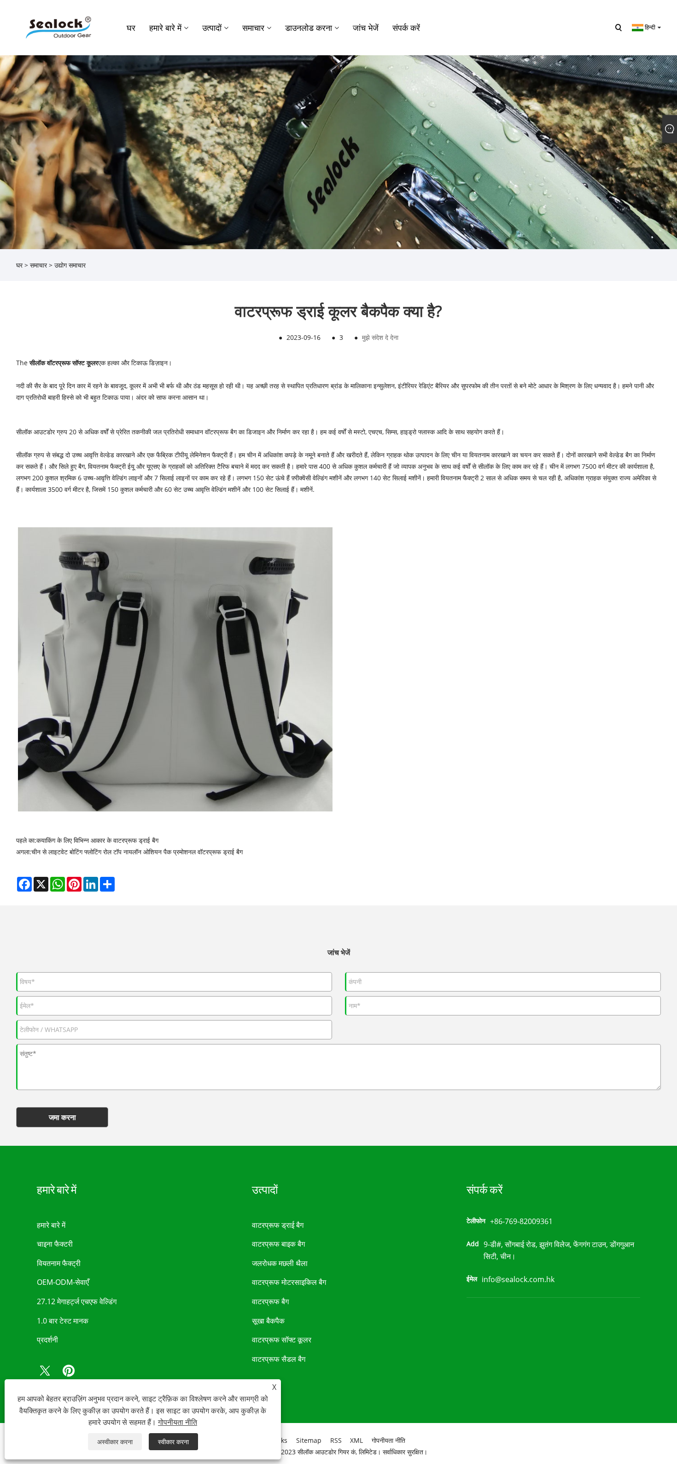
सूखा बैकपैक (268, 1321)
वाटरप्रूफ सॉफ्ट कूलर (281, 1340)
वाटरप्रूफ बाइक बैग (278, 1244)
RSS (336, 1440)
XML (356, 1440)
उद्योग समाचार (70, 265)
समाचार (38, 265)
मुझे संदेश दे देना (380, 337)
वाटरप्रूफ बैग (270, 1301)
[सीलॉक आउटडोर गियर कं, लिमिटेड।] (57, 27)
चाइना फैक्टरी (55, 1244)
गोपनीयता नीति (388, 1440)
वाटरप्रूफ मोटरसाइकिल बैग (289, 1282)
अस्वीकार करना (115, 1441)
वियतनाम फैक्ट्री (59, 1263)
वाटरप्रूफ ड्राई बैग (277, 1225)
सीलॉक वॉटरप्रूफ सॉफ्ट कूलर (63, 362)
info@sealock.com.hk (518, 1279)
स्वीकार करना (173, 1441)
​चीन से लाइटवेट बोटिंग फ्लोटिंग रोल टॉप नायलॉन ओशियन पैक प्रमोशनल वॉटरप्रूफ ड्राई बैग (137, 851)
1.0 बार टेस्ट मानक (62, 1321)
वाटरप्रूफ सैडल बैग (278, 1359)
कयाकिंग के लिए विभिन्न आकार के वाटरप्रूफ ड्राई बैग (97, 840)
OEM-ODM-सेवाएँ (63, 1282)
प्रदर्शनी (47, 1340)
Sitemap (308, 1440)
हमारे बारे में (51, 1225)
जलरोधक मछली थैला (280, 1263)
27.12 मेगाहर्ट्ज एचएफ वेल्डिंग (77, 1301)
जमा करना (62, 1117)
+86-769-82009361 (521, 1221)
